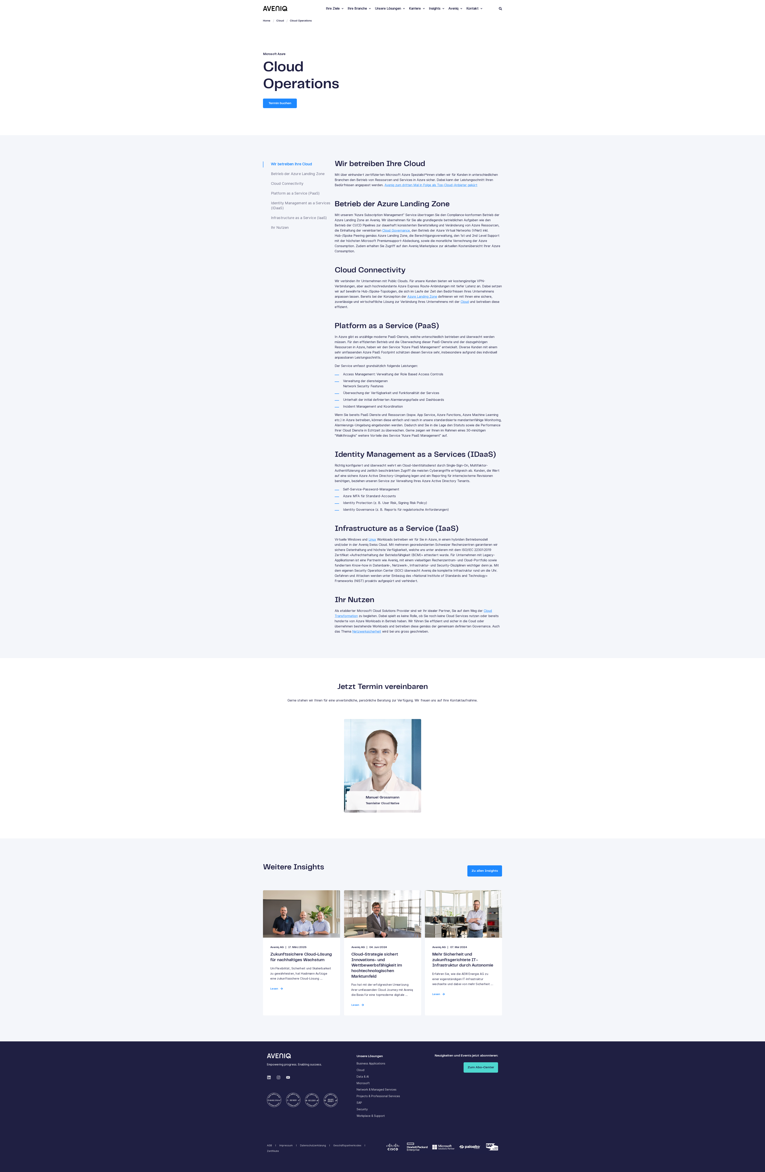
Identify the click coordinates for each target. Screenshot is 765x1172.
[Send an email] (379, 777)
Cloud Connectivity (287, 183)
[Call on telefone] (385, 777)
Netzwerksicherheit (366, 631)
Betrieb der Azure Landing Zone (298, 174)
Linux (372, 539)
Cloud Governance (396, 230)
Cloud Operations (301, 21)
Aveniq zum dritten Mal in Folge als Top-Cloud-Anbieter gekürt (430, 185)
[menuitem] (342, 8)
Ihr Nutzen (280, 227)
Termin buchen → (382, 764)
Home (266, 21)
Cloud (280, 21)
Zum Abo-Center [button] (481, 1067)
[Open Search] (500, 8)
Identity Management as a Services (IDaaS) (300, 205)
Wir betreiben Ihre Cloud (291, 164)
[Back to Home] (275, 8)
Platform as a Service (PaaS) (295, 193)
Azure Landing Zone (422, 296)
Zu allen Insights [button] (485, 870)
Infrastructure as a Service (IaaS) (299, 218)
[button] (757, 1164)
